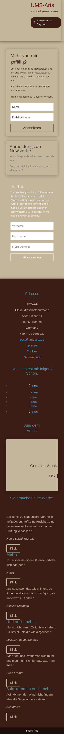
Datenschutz (32, 357)
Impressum (32, 345)
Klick (51, 476)
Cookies (32, 351)
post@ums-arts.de (32, 339)
